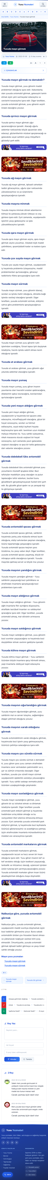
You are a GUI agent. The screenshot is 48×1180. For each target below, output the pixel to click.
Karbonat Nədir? (20, 1011)
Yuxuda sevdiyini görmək (28, 999)
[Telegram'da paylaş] (4, 62)
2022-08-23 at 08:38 (19, 1080)
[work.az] (24, 147)
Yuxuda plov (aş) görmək (32, 1005)
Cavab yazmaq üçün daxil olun (25, 1095)
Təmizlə (29, 1059)
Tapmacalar (7, 1162)
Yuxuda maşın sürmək (14, 965)
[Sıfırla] (40, 63)
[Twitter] (8, 1142)
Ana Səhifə (5, 17)
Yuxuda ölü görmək (34, 980)
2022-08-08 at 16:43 (19, 1103)
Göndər (13, 1059)
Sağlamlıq (6, 1165)
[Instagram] (12, 1142)
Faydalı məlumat (9, 1168)
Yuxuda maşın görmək (15, 961)
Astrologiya (7, 1159)
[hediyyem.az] (24, 164)
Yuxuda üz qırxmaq (12, 1005)
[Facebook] (3, 1142)
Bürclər (5, 1156)
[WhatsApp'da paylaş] (10, 62)
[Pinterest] (16, 1142)
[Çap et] (45, 63)
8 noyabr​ (32, 1011)
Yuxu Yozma (14, 17)
